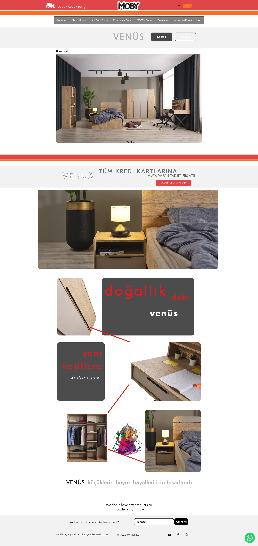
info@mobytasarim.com (95, 534)
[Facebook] (178, 535)
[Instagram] (186, 535)
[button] (163, 20)
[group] (130, 151)
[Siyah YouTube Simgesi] (170, 535)
